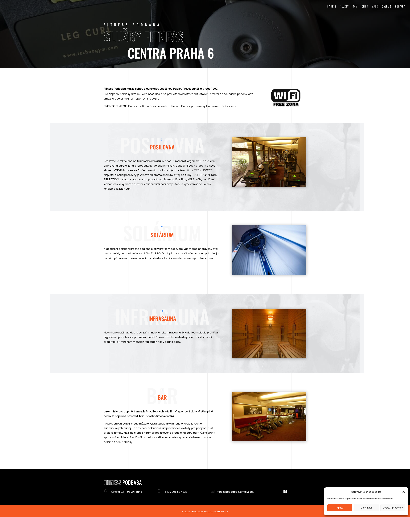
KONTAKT (400, 6)
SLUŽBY (344, 6)
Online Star (221, 511)
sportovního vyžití (147, 98)
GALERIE (386, 6)
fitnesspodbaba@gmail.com (235, 491)
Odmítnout (366, 508)
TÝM (355, 6)
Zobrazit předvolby (393, 508)
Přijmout (340, 508)
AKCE (375, 6)
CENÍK (365, 6)
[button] (403, 491)
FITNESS (331, 6)
